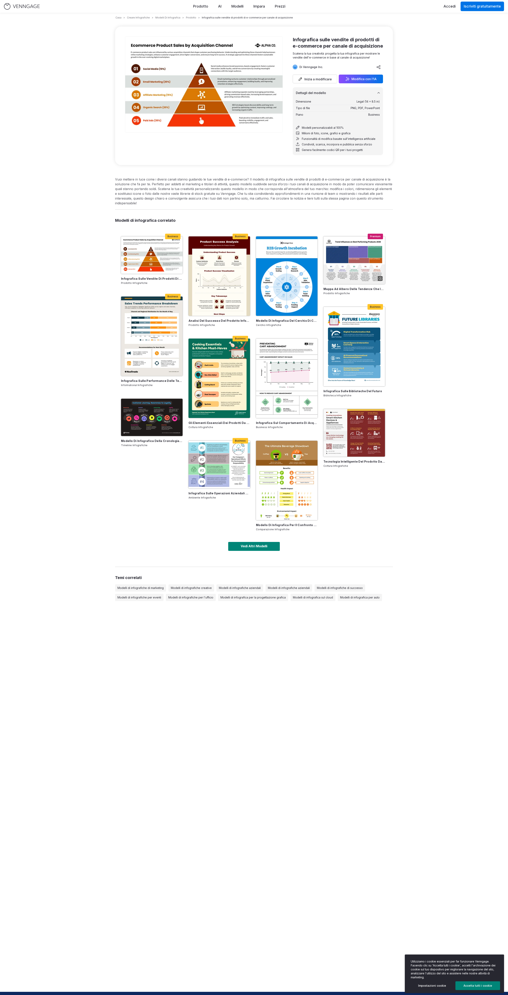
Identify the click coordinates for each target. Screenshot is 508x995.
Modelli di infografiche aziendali (240, 588)
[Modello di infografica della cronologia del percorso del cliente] (152, 417)
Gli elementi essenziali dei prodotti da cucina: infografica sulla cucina (219, 423)
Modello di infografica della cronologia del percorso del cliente (152, 441)
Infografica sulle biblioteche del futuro (352, 391)
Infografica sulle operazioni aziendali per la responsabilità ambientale (219, 493)
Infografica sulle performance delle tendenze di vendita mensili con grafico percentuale (152, 380)
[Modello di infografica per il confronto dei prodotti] (287, 480)
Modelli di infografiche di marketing (140, 588)
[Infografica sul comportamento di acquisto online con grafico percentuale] (287, 378)
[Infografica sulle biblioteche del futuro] (354, 346)
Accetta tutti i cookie (478, 985)
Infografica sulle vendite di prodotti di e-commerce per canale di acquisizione (152, 278)
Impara (259, 6)
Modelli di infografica (167, 17)
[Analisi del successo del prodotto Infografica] (219, 276)
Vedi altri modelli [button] (254, 546)
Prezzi (280, 6)
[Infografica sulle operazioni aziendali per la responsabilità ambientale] (219, 464)
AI (219, 6)
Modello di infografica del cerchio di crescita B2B (287, 320)
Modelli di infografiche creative (191, 588)
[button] (315, 79)
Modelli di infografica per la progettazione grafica (253, 597)
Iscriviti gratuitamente (482, 6)
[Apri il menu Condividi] (378, 67)
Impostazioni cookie (432, 985)
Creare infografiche (138, 17)
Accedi (450, 6)
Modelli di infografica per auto (360, 597)
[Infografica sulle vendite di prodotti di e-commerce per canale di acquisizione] (152, 255)
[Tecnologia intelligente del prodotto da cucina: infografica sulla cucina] (354, 433)
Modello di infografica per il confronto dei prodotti (287, 525)
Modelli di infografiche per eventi (139, 597)
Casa (118, 17)
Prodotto (200, 6)
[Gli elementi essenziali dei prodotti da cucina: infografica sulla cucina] (219, 378)
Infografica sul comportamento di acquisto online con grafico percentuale (287, 423)
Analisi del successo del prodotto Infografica (219, 320)
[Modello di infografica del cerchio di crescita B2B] (287, 276)
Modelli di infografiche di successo (340, 588)
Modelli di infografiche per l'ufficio (190, 597)
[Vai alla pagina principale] (22, 6)
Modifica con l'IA (364, 79)
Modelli (237, 6)
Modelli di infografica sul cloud (313, 597)
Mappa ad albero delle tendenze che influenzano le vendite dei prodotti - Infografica (354, 289)
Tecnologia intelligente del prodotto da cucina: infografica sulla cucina (354, 461)
